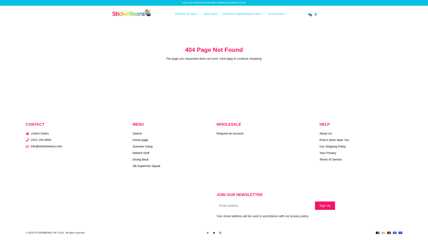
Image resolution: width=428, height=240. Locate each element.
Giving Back (141, 159)
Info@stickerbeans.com (46, 146)
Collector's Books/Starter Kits (241, 13)
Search (137, 133)
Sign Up (325, 205)
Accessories (276, 13)
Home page (140, 140)
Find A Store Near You (334, 140)
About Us (325, 133)
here (230, 58)
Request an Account (230, 133)
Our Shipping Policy (332, 146)
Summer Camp (143, 146)
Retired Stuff (141, 153)
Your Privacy (327, 153)
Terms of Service (330, 159)
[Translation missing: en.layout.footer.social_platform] (208, 232)
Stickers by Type (186, 13)
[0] (309, 14)
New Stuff (210, 13)
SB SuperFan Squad (146, 166)
